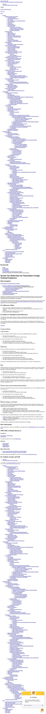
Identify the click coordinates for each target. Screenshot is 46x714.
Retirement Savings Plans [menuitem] (12, 53)
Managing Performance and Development (15, 642)
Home (4, 267)
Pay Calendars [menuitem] (10, 107)
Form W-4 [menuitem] (12, 114)
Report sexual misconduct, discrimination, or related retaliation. (15, 451)
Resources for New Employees (13, 584)
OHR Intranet (5, 444)
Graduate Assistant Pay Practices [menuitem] (16, 101)
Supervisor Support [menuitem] (13, 190)
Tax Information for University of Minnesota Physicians (20, 576)
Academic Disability (11, 498)
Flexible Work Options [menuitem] (14, 189)
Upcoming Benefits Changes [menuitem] (13, 18)
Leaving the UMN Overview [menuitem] (15, 27)
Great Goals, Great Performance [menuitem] (16, 194)
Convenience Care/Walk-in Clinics (14, 487)
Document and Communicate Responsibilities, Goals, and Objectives (25, 657)
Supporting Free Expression (15, 611)
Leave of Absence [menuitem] (11, 65)
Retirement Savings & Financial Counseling (13, 502)
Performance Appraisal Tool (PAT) (16, 648)
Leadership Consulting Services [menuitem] (11, 249)
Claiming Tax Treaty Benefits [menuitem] (20, 120)
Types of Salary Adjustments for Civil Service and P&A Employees (20, 547)
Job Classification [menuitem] (11, 94)
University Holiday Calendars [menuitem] (13, 62)
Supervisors (7, 614)
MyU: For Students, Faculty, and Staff (10, 5)
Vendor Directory (11, 539)
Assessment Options (14, 691)
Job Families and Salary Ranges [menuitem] (14, 95)
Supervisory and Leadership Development (13, 684)
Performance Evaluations (15, 649)
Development (17, 695)
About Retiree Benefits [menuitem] (12, 85)
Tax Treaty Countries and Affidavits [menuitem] (21, 119)
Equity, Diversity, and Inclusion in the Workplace (14, 701)
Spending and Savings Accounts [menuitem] (11, 57)
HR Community (6, 443)
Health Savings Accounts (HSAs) (14, 509)
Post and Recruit (13, 619)
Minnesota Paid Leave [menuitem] (14, 69)
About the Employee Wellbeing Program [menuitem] (17, 75)
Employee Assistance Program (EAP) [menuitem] (15, 71)
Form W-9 (5, 416)
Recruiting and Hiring (12, 615)
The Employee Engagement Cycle (16, 659)
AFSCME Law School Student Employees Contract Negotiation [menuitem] (24, 139)
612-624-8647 (3, 435)
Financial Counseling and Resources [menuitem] (14, 56)
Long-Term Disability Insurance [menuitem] (14, 46)
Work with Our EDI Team (10, 702)
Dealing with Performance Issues (18, 653)
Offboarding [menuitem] (10, 222)
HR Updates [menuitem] (7, 261)
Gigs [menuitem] (8, 231)
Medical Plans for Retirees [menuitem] (13, 86)
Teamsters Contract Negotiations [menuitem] (21, 146)
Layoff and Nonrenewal (14, 599)
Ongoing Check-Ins (14, 647)
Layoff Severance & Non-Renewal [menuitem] (16, 28)
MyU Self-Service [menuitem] (11, 156)
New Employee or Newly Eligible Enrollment (16, 471)
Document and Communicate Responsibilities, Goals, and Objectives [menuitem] (25, 207)
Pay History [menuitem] (14, 171)
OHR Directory (18, 438)
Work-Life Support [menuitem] (11, 160)
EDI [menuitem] (3, 250)
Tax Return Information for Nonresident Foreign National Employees (16, 291)
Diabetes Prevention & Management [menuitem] (14, 41)
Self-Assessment (15, 692)
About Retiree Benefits (12, 535)
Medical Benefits (8, 481)
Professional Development (8, 678)
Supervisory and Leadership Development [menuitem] (13, 234)
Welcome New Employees (13, 583)
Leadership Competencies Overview (17, 688)
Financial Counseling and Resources (14, 506)
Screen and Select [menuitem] (13, 174)
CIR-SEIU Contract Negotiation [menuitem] (18, 141)
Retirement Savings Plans (12, 503)
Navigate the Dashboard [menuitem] (17, 212)
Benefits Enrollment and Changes (11, 466)
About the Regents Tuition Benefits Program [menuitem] (18, 82)
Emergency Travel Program (13, 490)
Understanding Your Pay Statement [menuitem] (14, 108)
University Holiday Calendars (13, 512)
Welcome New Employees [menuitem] (13, 133)
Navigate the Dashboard (17, 663)
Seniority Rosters (13, 598)
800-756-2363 (10, 435)
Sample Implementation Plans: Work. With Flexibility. (22, 638)
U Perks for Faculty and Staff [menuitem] (13, 79)
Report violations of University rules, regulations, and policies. (14, 452)
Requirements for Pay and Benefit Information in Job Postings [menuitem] (24, 172)
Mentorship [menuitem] (10, 232)
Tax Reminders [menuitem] (13, 128)
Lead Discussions (13, 668)
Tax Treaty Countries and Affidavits (12, 289)
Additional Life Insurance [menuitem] (12, 50)
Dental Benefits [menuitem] (8, 42)
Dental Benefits (8, 492)
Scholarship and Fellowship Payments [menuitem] (19, 123)
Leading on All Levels (9, 683)
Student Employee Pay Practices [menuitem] (16, 102)
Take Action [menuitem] (12, 219)
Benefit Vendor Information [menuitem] (10, 88)
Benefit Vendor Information (10, 538)
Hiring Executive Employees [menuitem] (17, 181)
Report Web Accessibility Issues (15, 463)
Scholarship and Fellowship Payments (10, 293)
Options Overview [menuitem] (18, 244)
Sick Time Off (10, 515)
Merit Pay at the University (13, 560)
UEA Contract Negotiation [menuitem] (17, 142)
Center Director (18, 698)
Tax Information (6, 270)
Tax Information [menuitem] (11, 110)
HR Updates (7, 711)
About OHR (5, 708)
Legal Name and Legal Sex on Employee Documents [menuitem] (20, 163)
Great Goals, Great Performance (16, 644)
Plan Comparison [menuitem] (13, 55)
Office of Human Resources (5, 9)
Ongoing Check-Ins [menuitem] (14, 196)
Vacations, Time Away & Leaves (14, 511)
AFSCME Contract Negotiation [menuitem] (21, 144)
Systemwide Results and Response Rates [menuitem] (20, 217)
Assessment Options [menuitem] (14, 240)
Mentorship (10, 682)
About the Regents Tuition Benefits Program (18, 532)
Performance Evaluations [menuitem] (15, 199)
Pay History (14, 621)
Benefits (4, 465)
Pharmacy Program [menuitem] (11, 34)
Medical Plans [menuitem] (10, 32)
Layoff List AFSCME (16, 601)
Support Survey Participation (17, 662)
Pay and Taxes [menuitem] (8, 105)
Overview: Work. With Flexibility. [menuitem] (16, 185)
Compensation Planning (12, 554)
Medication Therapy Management (14, 486)
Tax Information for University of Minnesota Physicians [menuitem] (20, 126)
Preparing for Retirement (14, 480)
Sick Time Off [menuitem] (10, 64)
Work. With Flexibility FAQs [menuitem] (15, 191)
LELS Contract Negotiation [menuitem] (20, 147)
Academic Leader (18, 697)
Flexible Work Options (14, 639)
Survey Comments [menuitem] (15, 215)
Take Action (12, 669)
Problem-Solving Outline (17, 656)
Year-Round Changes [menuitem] (12, 25)
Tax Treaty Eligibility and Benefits (9, 286)
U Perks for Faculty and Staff (13, 530)
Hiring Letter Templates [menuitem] (14, 176)
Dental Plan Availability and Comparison (15, 494)
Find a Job (2, 11)
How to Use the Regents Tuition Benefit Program (19, 533)
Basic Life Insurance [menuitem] (11, 49)
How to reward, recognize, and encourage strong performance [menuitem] (21, 195)
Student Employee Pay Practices (16, 552)
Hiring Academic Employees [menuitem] (17, 180)
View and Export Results (17, 664)
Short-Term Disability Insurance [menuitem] (14, 47)
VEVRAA (14, 623)
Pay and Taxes (5, 269)
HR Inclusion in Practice (10, 707)
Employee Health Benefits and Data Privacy (16, 540)
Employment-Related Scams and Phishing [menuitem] (18, 162)
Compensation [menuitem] (5, 91)
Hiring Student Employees (17, 628)
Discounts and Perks (9, 528)
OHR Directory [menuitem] (8, 260)
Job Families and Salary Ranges (14, 546)
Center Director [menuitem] (18, 248)
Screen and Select (13, 624)
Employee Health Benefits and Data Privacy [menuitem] (16, 90)
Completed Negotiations (17, 593)
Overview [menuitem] (12, 54)
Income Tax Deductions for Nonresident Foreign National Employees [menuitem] (25, 116)
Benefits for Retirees (9, 534)
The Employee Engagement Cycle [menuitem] (16, 209)
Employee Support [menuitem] (6, 131)
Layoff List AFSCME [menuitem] (16, 151)
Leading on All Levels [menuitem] (9, 233)
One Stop (4, 4)
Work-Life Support (11, 610)
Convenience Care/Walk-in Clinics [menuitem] (14, 36)
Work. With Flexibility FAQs (15, 641)
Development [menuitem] (17, 245)
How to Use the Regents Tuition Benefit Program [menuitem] (19, 83)
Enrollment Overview (12, 467)
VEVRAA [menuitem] (14, 173)
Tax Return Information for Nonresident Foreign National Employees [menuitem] (25, 121)
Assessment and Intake (14, 618)
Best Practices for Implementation (16, 636)
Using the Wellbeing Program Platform (17, 527)
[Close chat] (42, 693)
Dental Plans (10, 493)
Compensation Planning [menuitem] (12, 104)
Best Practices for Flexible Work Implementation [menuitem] (21, 187)
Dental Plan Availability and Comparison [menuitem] (15, 44)
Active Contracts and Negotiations (18, 589)
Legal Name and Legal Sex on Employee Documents (20, 613)
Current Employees (9, 585)
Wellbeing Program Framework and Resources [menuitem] (19, 76)
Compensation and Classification (11, 542)
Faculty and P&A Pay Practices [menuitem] (16, 100)
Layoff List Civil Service (17, 603)
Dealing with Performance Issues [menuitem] (18, 203)
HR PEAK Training (14, 675)
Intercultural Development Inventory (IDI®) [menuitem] (13, 253)
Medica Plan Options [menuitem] (12, 33)
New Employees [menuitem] (8, 132)
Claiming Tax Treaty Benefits (10, 290)
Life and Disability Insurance (10, 495)
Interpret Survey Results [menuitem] (17, 216)
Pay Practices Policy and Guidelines (14, 548)
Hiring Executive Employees (17, 631)
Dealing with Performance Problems (17, 652)
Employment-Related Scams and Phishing (18, 612)
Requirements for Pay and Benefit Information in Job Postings (24, 622)
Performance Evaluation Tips (15, 651)
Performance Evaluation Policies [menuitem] (16, 200)
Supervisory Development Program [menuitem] (14, 236)
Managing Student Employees (13, 671)
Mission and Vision (9, 709)
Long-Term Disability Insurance (14, 496)
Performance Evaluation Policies (16, 650)
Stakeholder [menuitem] (17, 246)
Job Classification (11, 545)
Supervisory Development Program (14, 686)
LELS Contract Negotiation (20, 597)
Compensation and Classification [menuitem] (11, 92)
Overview (12, 504)
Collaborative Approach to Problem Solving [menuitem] (20, 205)
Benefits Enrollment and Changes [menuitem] (11, 16)
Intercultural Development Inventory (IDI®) (13, 703)
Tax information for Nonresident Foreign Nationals (12, 271)
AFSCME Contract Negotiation (21, 594)
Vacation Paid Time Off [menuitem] (12, 63)
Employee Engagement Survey (16, 609)
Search (2, 7)
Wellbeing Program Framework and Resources (19, 526)
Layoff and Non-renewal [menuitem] (17, 150)
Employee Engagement (12, 607)
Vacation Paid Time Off (12, 513)
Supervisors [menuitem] (7, 164)
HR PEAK (10, 673)
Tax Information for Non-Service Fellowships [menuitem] (18, 127)
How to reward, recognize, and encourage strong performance (21, 645)
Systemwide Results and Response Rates (20, 667)
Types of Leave (13, 518)
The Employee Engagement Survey (17, 660)
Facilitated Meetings (16, 654)
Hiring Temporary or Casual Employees (20, 629)
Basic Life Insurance (11, 499)
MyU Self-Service (11, 606)
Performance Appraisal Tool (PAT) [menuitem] (16, 197)
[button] (33, 705)
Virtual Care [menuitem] (10, 38)
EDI (3, 700)
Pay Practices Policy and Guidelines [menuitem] (14, 98)
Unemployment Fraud (14, 605)
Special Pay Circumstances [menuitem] (13, 130)
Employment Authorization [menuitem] (13, 129)
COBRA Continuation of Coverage (16, 479)
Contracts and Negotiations (15, 587)
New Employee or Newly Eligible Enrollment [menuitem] (16, 20)
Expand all (2, 325)
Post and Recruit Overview (17, 620)
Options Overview (18, 694)
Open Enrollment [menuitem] (11, 21)
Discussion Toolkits (9, 704)
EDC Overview (11, 680)
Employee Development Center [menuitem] (11, 229)
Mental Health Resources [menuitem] (12, 73)
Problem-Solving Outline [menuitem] (17, 206)
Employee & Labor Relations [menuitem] (13, 136)
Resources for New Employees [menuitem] (13, 134)
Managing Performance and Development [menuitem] (15, 192)
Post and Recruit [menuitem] (13, 168)
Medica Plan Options (12, 483)
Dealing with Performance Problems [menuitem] (17, 202)
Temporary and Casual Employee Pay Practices (19, 553)
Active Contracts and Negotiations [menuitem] (18, 138)
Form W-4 (5, 418)
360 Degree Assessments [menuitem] (17, 243)
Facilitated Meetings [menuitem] (16, 204)
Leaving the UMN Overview (15, 477)
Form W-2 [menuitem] (12, 113)
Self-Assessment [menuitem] (15, 241)
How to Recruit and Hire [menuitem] (14, 166)
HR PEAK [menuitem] (10, 223)
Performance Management (15, 643)
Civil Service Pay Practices (15, 549)
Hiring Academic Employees (17, 630)
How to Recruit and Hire (14, 616)
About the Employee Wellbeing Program (17, 525)
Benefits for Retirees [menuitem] (9, 84)
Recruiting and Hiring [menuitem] (12, 165)
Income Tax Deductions (14, 562)
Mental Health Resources (12, 523)
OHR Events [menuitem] (7, 262)
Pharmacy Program (11, 484)
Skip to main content (4, 0)
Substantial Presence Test (7, 292)
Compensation (5, 268)
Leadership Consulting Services (11, 699)
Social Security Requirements (8, 294)
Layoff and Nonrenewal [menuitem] (14, 149)
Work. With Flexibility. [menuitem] (12, 183)
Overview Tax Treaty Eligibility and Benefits (13, 287)
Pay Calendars (10, 557)
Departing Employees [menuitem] (9, 226)
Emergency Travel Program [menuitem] (13, 40)
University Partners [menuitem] (9, 255)
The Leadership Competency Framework (18, 689)
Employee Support (6, 581)
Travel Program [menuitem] (11, 39)
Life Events (10, 473)
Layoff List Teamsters (16, 604)
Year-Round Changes (12, 475)
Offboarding (10, 672)
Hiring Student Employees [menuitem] (17, 178)
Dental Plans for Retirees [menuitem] (12, 87)
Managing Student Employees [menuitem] (13, 221)
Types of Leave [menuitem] (13, 68)
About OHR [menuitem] (5, 258)
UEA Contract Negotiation (17, 592)
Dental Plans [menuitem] (10, 43)
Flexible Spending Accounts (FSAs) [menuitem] (14, 58)
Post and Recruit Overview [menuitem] (17, 170)
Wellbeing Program (11, 524)
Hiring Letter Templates (14, 626)
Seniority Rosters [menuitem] (13, 148)
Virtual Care (10, 488)
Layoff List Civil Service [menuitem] (17, 152)
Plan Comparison (13, 505)
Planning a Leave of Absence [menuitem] (15, 66)
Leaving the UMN (11, 476)
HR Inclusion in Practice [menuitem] (10, 256)
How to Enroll (10, 469)
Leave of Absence (11, 516)
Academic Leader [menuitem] (18, 247)
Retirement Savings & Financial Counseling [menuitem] (13, 51)
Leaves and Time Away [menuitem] (9, 60)
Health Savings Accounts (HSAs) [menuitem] (14, 59)
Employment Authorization (13, 579)
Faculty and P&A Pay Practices (16, 550)
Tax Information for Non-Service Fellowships (18, 577)
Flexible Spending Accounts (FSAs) (14, 508)
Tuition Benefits (11, 531)
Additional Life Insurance (12, 501)
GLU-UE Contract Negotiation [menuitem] (21, 145)
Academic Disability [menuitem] (11, 48)
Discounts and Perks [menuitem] (9, 78)
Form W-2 (12, 563)
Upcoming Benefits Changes (13, 468)
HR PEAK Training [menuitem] (14, 225)
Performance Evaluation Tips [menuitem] (15, 201)
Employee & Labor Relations (13, 586)
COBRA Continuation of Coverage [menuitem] (16, 29)
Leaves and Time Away (9, 510)
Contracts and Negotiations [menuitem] (15, 137)
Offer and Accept (13, 625)
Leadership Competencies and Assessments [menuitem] (16, 237)
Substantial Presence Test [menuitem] (17, 122)
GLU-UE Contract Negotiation (21, 595)
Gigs (8, 681)
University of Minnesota (12, 462)
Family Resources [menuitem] (11, 72)
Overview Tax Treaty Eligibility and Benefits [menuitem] (23, 118)
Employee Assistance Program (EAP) (15, 521)
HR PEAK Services (14, 674)
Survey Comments (15, 665)
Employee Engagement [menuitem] (12, 157)
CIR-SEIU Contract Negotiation (18, 591)
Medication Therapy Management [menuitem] (14, 35)
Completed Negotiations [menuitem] (17, 143)
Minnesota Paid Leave (14, 519)
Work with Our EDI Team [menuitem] (10, 252)
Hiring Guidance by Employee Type (17, 627)
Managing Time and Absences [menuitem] (13, 182)
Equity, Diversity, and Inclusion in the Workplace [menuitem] (14, 251)
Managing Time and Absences (13, 633)
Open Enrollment (11, 472)
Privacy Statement (7, 463)
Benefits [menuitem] (4, 15)
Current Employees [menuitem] (9, 135)
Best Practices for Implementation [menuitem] (16, 186)
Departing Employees (9, 677)
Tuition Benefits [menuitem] (11, 80)
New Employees (8, 582)
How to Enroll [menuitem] (10, 19)
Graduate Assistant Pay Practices (16, 551)
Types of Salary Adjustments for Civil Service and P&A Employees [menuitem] (20, 97)
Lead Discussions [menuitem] (13, 218)
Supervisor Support (13, 640)
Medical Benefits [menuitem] (8, 31)
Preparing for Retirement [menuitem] (14, 30)
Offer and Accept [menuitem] (13, 175)
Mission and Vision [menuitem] (9, 259)
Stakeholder (17, 696)
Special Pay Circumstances (13, 580)
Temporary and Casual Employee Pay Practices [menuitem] (19, 103)
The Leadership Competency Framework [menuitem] (18, 239)
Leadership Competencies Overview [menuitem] (17, 238)
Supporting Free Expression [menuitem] (15, 161)
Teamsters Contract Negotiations (21, 596)
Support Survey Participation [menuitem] (17, 211)
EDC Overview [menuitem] (11, 230)
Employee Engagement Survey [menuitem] (16, 159)
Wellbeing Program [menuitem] (11, 74)
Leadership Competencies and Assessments (16, 687)
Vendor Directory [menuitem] (11, 89)
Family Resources (11, 522)
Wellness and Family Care (10, 520)
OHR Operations (6, 445)
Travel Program (11, 489)
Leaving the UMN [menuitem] (11, 26)
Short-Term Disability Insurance (14, 497)
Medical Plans (10, 482)
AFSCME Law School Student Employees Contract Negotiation (24, 590)
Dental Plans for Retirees (12, 537)
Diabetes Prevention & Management (14, 491)
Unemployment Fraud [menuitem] (14, 154)
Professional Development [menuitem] (8, 227)
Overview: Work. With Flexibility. (16, 635)
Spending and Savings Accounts (11, 507)
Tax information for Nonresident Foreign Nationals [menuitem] (19, 115)
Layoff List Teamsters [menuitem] (16, 153)
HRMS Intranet (6, 446)
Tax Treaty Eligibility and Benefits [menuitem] (18, 117)
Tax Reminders (13, 578)
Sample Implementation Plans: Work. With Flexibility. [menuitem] (22, 188)
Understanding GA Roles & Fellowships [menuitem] (15, 220)
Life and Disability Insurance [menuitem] (10, 45)
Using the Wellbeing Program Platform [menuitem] (17, 77)
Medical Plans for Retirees (13, 536)
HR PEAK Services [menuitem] (14, 224)
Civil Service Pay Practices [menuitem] (15, 99)
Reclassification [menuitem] (11, 24)
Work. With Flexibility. (12, 634)
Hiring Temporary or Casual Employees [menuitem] (20, 179)
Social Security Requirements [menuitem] (18, 124)
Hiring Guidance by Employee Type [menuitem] (17, 177)
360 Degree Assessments (17, 693)
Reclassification (11, 474)
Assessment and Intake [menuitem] (14, 167)
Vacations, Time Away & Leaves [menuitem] (14, 61)
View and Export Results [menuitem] (17, 214)
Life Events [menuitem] (10, 22)
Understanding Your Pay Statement (14, 559)
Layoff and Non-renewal (17, 600)
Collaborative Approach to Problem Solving (20, 655)
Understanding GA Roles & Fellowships (15, 670)
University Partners (9, 706)
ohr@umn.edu (3, 436)
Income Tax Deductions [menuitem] (14, 112)
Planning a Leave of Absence (15, 517)
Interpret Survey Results (17, 666)
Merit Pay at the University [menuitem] (13, 109)
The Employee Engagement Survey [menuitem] (17, 210)
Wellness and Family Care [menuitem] (10, 70)
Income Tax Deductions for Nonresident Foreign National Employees (16, 285)
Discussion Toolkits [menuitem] (9, 254)
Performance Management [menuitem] (15, 193)
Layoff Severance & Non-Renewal (16, 478)
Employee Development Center (11, 679)
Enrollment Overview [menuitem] (12, 17)
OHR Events (7, 712)
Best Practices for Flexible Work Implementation (21, 637)
